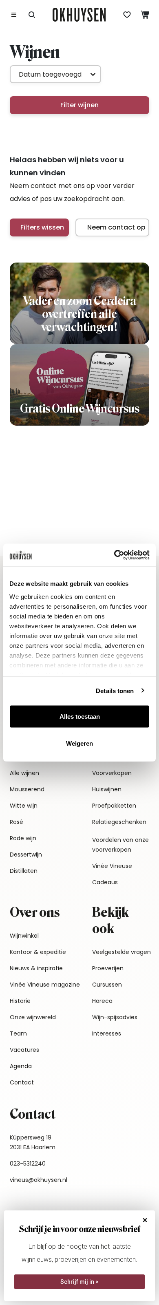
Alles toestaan (80, 716)
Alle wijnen (24, 773)
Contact (22, 1082)
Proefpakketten (114, 806)
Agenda (21, 1066)
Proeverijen (108, 968)
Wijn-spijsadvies (114, 1017)
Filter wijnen (79, 105)
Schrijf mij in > (79, 1282)
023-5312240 (28, 1163)
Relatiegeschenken (119, 822)
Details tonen (115, 690)
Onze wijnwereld (33, 1017)
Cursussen (107, 984)
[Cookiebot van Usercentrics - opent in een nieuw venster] (114, 555)
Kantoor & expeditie (38, 952)
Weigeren (79, 743)
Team (18, 1033)
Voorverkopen (112, 773)
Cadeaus (105, 882)
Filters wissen (42, 227)
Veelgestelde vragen (121, 952)
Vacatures (24, 1050)
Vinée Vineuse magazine (45, 984)
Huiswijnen (106, 789)
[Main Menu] (14, 15)
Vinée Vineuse (112, 866)
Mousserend (27, 789)
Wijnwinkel (24, 936)
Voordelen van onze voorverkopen (120, 845)
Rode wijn (23, 838)
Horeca (102, 1001)
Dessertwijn (26, 854)
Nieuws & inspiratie (36, 968)
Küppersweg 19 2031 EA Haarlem (32, 1142)
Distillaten (24, 871)
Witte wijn (24, 806)
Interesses (106, 1033)
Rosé (16, 822)
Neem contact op (116, 227)
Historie (20, 1001)
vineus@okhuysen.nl (38, 1180)
